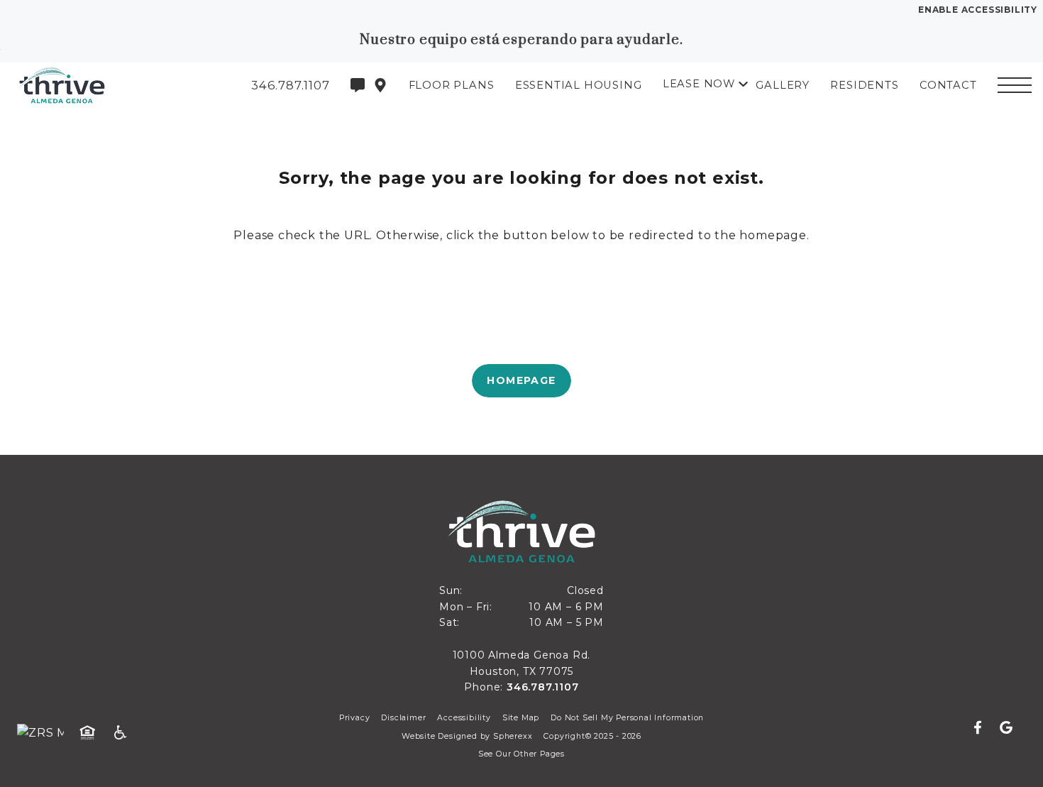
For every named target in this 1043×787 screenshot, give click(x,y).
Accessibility (463, 717)
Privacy (354, 717)
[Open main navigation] (1015, 85)
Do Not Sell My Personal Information (627, 717)
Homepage (521, 380)
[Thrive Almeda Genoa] (88, 85)
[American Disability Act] (125, 733)
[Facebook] (983, 728)
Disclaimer (403, 717)
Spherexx (512, 736)
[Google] (1006, 728)
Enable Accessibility (977, 9)
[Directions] (380, 85)
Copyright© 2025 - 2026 (592, 736)
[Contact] (358, 85)
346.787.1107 (543, 687)
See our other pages (521, 754)
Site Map (520, 717)
